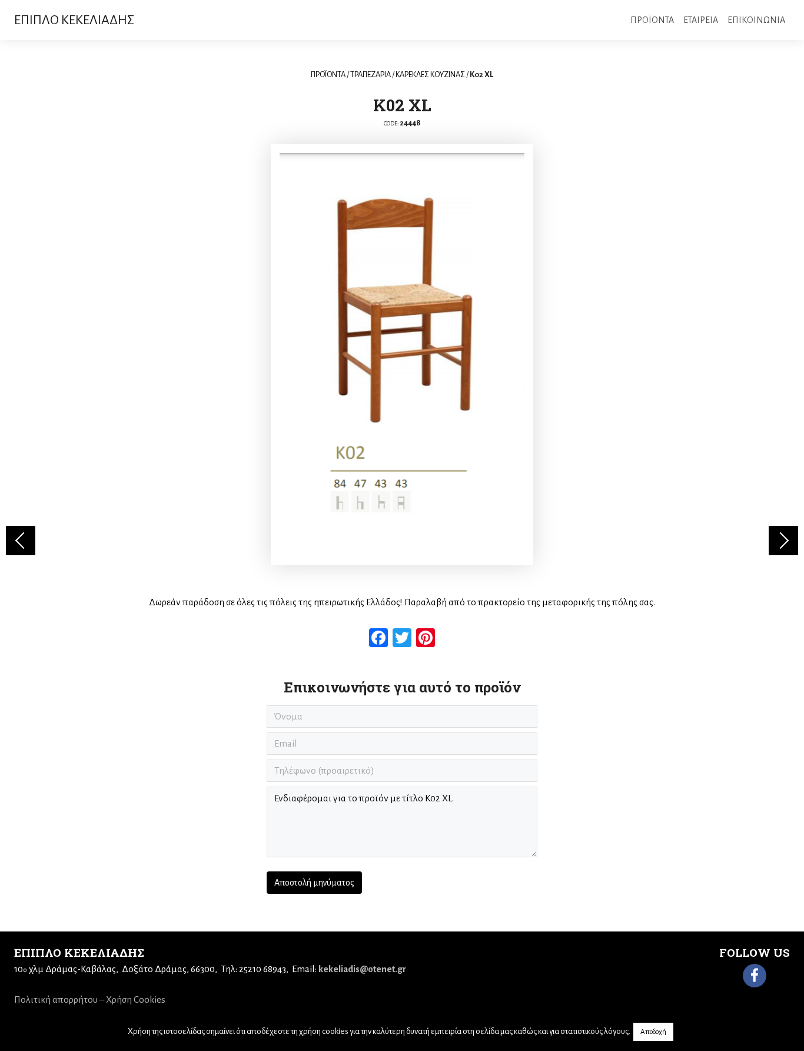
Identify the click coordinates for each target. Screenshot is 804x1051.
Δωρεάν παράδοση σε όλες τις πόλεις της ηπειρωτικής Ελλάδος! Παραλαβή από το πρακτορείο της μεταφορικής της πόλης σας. (402, 602)
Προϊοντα (652, 20)
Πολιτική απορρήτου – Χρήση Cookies (89, 999)
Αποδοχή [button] (653, 1032)
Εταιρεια (700, 20)
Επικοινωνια (756, 20)
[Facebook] (754, 975)
